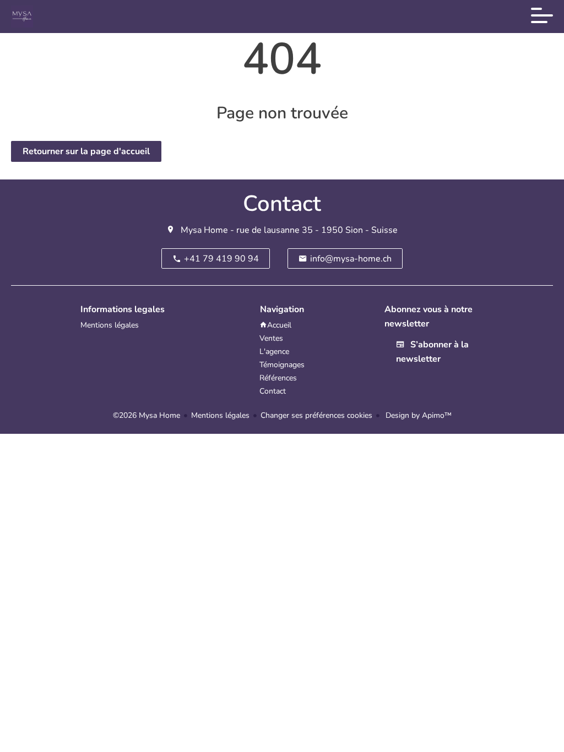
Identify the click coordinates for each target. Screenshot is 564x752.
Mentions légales (220, 415)
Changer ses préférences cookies (316, 415)
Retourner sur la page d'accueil (86, 151)
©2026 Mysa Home (146, 415)
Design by (417, 415)
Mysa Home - (207, 230)
